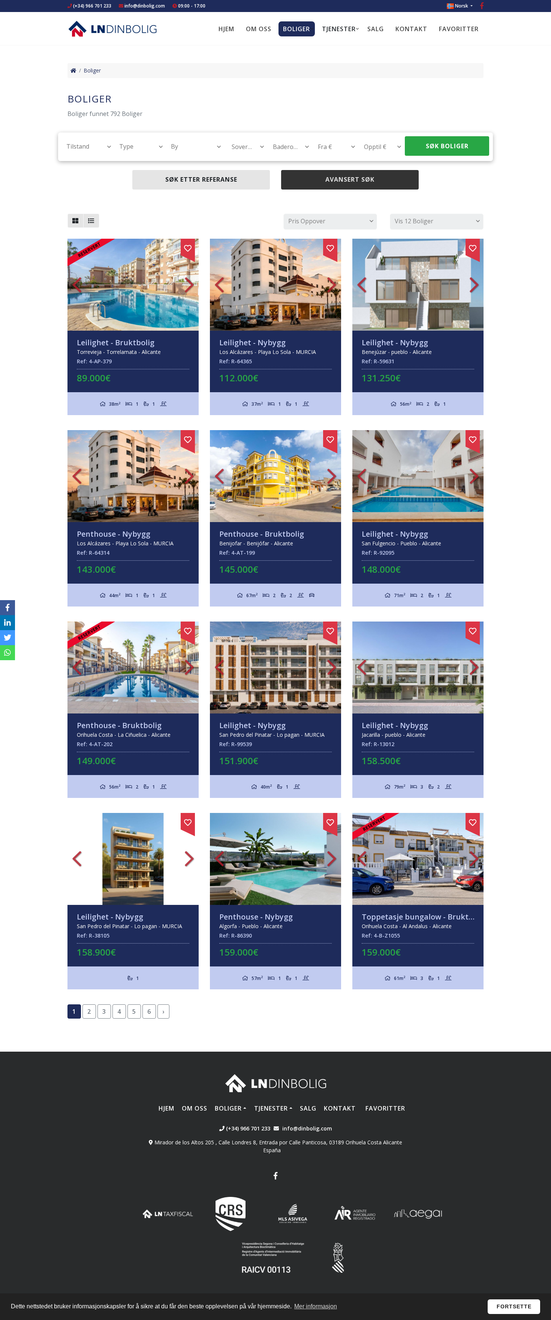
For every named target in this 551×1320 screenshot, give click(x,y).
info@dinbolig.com (144, 6)
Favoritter (459, 29)
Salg (375, 29)
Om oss (258, 29)
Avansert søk (349, 179)
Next (189, 285)
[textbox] (85, 146)
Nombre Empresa (112, 28)
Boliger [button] (296, 29)
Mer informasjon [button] (315, 1306)
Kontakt (411, 29)
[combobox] (84, 146)
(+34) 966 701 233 (91, 6)
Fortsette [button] (514, 1306)
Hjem (226, 29)
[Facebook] (482, 6)
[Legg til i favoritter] (188, 247)
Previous (76, 285)
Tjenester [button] (339, 29)
